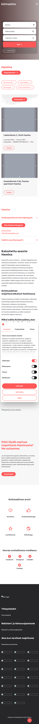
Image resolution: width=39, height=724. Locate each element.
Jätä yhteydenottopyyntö (13, 225)
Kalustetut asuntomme (9, 644)
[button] (37, 4)
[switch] (34, 366)
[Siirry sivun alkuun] (29, 720)
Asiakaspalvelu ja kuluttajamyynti (19, 217)
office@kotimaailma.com (10, 233)
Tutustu (9, 148)
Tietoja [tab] (32, 329)
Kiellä (19, 398)
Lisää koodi (10, 50)
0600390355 (6, 231)
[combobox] (8, 82)
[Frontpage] (19, 599)
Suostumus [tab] (7, 329)
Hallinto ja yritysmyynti (19, 240)
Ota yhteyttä (8, 474)
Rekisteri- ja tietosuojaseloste (11, 630)
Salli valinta (19, 392)
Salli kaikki (19, 386)
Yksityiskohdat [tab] (19, 329)
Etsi (18, 44)
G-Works (28, 717)
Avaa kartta (18, 99)
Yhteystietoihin (9, 73)
